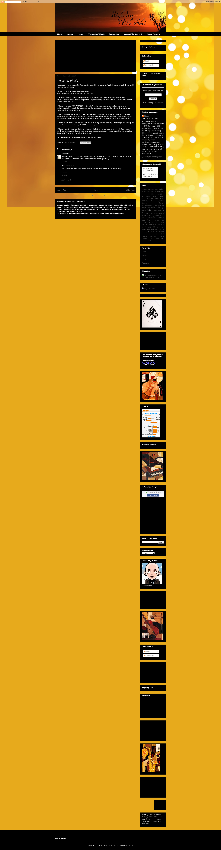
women (144, 241)
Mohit (64, 154)
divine (153, 201)
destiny (145, 201)
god (159, 206)
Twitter (145, 255)
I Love (80, 34)
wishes (162, 239)
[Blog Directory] (149, 288)
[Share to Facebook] (88, 142)
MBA (144, 191)
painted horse (159, 220)
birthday (155, 196)
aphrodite (146, 196)
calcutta (150, 199)
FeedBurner (158, 102)
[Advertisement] (74, 55)
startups (161, 229)
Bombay (147, 189)
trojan (150, 236)
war (153, 238)
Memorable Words (96, 34)
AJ (143, 189)
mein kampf (159, 216)
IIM (162, 189)
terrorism (145, 234)
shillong (155, 227)
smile (148, 229)
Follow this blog (153, 495)
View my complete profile (152, 157)
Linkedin (145, 259)
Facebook (145, 263)
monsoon (161, 218)
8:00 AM (64, 176)
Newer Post (61, 190)
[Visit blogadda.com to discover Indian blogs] (153, 277)
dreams (161, 201)
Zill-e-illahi (150, 194)
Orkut (144, 252)
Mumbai (153, 192)
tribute (144, 236)
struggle (146, 231)
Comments (149, 65)
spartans (154, 229)
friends (161, 203)
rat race (160, 222)
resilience (145, 225)
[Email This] (81, 142)
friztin (117, 845)
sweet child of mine (157, 232)
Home (60, 34)
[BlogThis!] (84, 142)
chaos (156, 199)
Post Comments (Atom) (100, 196)
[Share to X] (86, 142)
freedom (145, 203)
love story (154, 213)
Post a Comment (65, 180)
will (157, 239)
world (149, 241)
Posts (147, 61)
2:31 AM (64, 161)
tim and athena (154, 234)
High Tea (158, 189)
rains (151, 222)
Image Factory (153, 34)
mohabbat (152, 218)
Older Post (130, 190)
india (144, 210)
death (162, 199)
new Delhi (146, 220)
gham (155, 206)
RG (158, 192)
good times (155, 208)
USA (143, 194)
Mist (148, 192)
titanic (162, 234)
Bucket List (114, 34)
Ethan (146, 116)
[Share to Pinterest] (90, 142)
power (144, 222)
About (70, 34)
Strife (162, 192)
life (149, 210)
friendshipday (147, 206)
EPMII (153, 189)
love (155, 210)
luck (160, 213)
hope (162, 208)
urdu (155, 236)
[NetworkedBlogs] (153, 492)
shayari (148, 227)
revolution (152, 225)
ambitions (160, 194)
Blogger (130, 845)
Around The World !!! (133, 34)
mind (143, 218)
